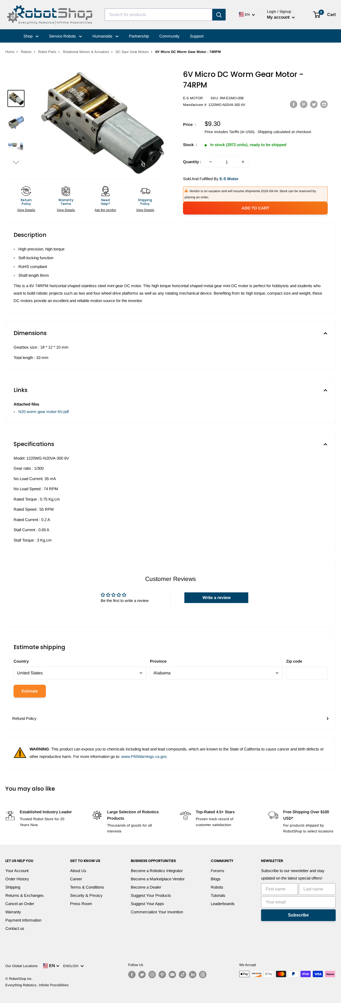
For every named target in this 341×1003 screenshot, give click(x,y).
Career (76, 879)
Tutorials (218, 895)
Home (9, 52)
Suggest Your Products (151, 895)
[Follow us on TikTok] (182, 974)
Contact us (14, 928)
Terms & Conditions (87, 887)
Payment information (23, 920)
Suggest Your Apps (147, 903)
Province (158, 661)
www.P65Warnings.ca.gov (144, 756)
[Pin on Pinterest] (303, 104)
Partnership (139, 36)
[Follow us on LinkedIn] (192, 974)
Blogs (216, 879)
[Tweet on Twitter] (314, 104)
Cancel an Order (19, 903)
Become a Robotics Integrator (157, 870)
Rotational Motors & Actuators (86, 52)
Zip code (294, 661)
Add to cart (255, 208)
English (71, 966)
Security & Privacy (86, 895)
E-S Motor (193, 98)
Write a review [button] (216, 597)
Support (197, 36)
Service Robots (63, 36)
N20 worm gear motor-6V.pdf (43, 411)
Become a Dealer (146, 887)
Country (21, 661)
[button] (16, 162)
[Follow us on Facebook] (132, 974)
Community (169, 36)
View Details (26, 210)
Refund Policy (24, 718)
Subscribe (298, 915)
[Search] (219, 14)
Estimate (30, 691)
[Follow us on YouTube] (172, 974)
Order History (17, 879)
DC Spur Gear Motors (132, 52)
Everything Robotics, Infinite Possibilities (37, 985)
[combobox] (158, 15)
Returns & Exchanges (24, 895)
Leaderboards (223, 903)
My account (279, 17)
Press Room (81, 903)
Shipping (12, 887)
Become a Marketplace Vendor (158, 879)
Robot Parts (47, 52)
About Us (78, 870)
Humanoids (102, 36)
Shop (28, 36)
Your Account (17, 870)
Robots (26, 52)
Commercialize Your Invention (157, 912)
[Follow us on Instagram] (152, 974)
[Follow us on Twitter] (142, 974)
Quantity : (192, 161)
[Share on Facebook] (293, 104)
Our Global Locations (21, 966)
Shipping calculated (274, 132)
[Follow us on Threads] (202, 974)
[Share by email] (324, 104)
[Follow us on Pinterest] (162, 974)
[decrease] (210, 161)
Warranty (13, 912)
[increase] (243, 161)
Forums (217, 870)
